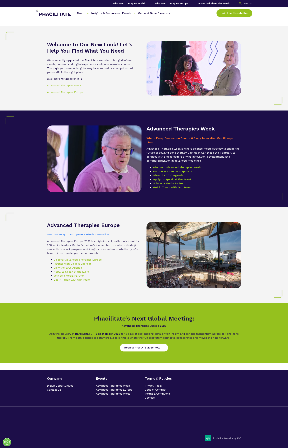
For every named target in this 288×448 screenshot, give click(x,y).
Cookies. (109, 427)
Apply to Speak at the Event (172, 179)
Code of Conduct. (72, 427)
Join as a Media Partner (169, 183)
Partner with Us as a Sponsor (172, 171)
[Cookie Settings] (7, 442)
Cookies (150, 397)
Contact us (54, 389)
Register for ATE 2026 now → (144, 347)
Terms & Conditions (157, 393)
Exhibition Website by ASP (227, 438)
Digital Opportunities (60, 385)
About (80, 13)
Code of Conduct (155, 389)
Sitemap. (119, 427)
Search (248, 3)
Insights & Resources (105, 13)
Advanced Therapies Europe (171, 3)
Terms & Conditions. (93, 427)
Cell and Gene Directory (154, 13)
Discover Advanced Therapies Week (177, 167)
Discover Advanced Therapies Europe (78, 259)
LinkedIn (229, 422)
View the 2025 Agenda (168, 175)
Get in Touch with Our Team (171, 187)
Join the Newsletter (234, 13)
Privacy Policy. (54, 427)
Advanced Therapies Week (214, 3)
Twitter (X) (237, 422)
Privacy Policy (153, 385)
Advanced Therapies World (129, 3)
